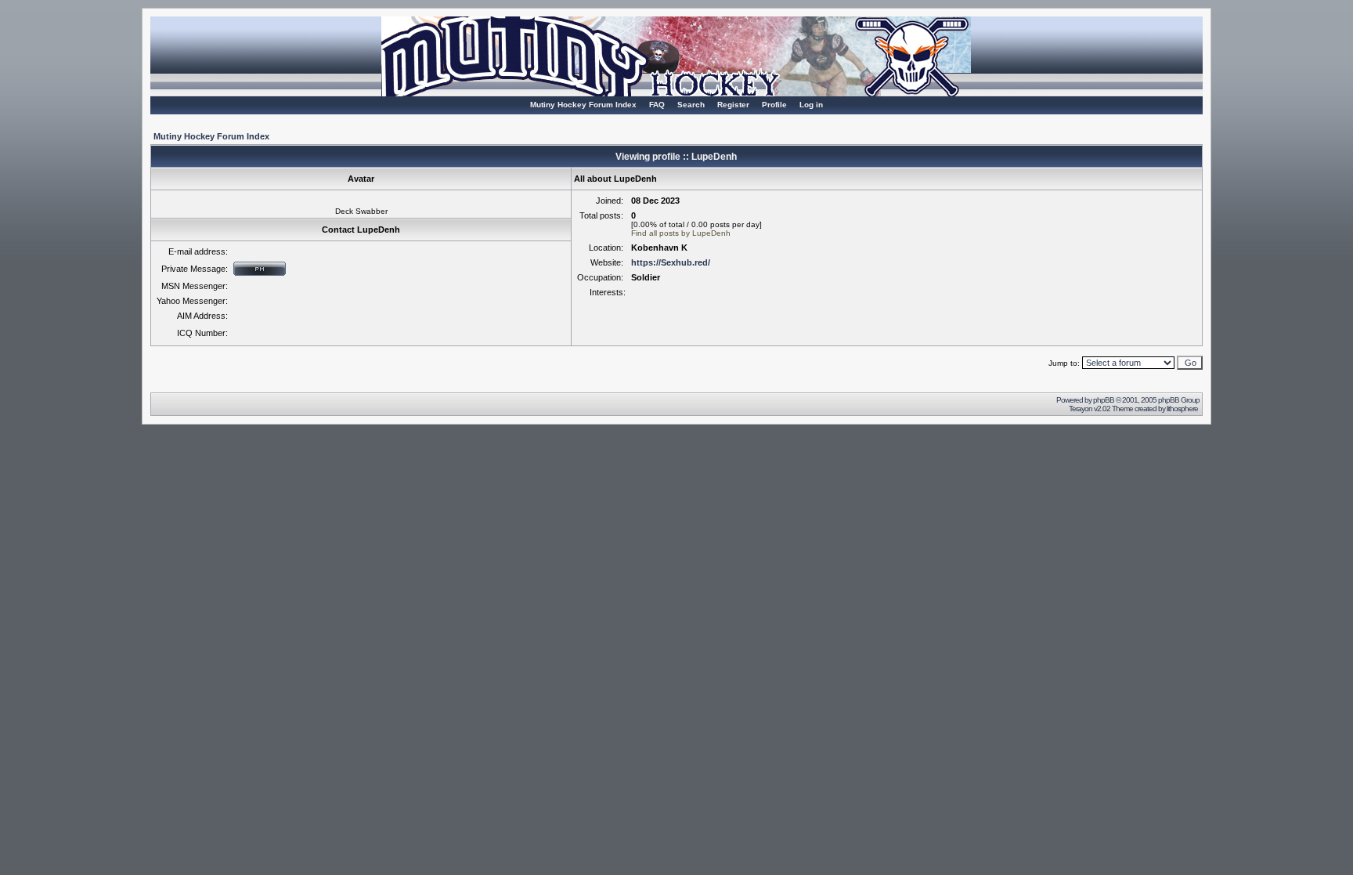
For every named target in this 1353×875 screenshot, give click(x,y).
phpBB (1103, 400)
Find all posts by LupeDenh (681, 233)
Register (733, 104)
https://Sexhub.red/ (670, 262)
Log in (811, 104)
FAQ (657, 104)
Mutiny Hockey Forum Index (583, 104)
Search (691, 104)
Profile (774, 104)
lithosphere (1183, 408)
